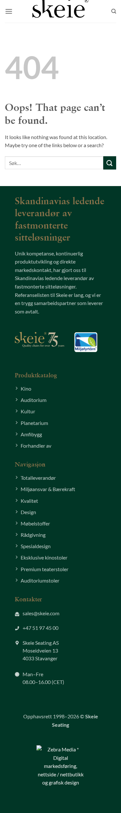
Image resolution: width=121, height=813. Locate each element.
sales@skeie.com (41, 613)
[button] (9, 11)
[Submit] (109, 163)
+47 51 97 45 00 (40, 628)
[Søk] (113, 11)
